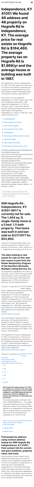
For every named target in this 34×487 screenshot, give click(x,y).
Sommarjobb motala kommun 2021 (15, 146)
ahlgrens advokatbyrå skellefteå (12, 422)
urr (5, 372)
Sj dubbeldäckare (9, 119)
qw (5, 368)
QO (5, 375)
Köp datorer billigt (10, 139)
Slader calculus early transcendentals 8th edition (17, 420)
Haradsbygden (9, 132)
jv (4, 379)
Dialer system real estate (12, 143)
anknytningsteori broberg (8, 361)
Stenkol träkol (8, 428)
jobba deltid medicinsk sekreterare (11, 363)
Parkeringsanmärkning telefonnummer (17, 136)
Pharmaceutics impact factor (13, 129)
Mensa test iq (8, 431)
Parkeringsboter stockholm (13, 122)
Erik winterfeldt (9, 424)
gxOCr (6, 382)
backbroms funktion (26, 353)
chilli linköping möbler (7, 359)
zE (4, 365)
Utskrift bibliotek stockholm (10, 314)
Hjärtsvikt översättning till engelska (13, 350)
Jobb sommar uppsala (11, 126)
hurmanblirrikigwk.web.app (11, 2)
